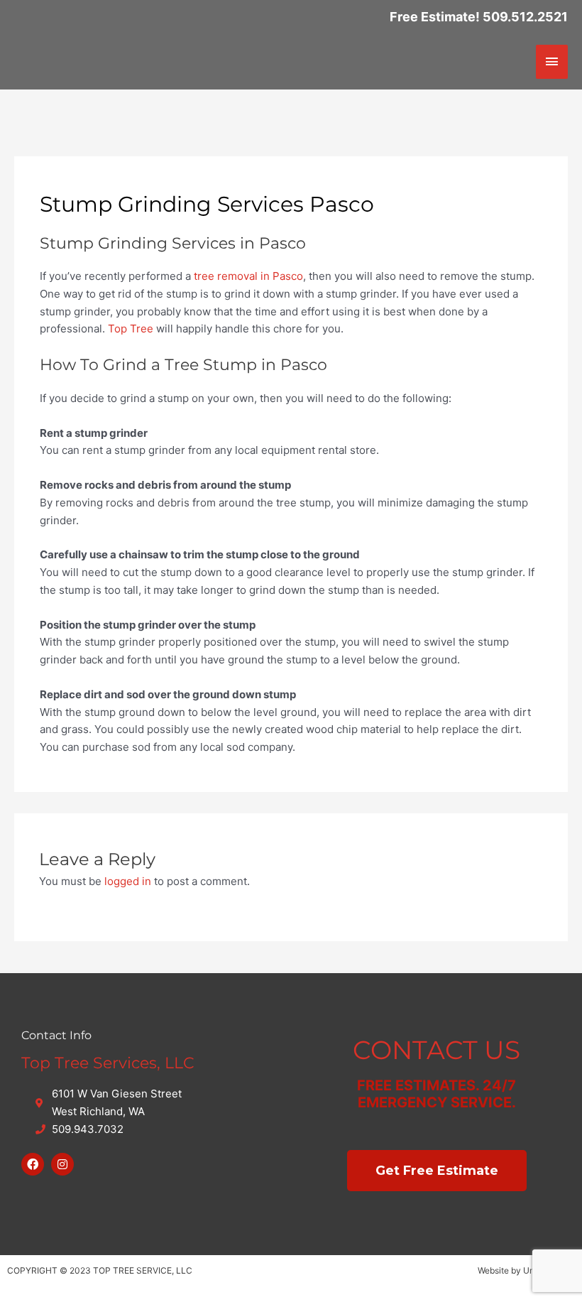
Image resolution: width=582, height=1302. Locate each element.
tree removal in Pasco (248, 276)
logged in (127, 881)
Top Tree (130, 328)
